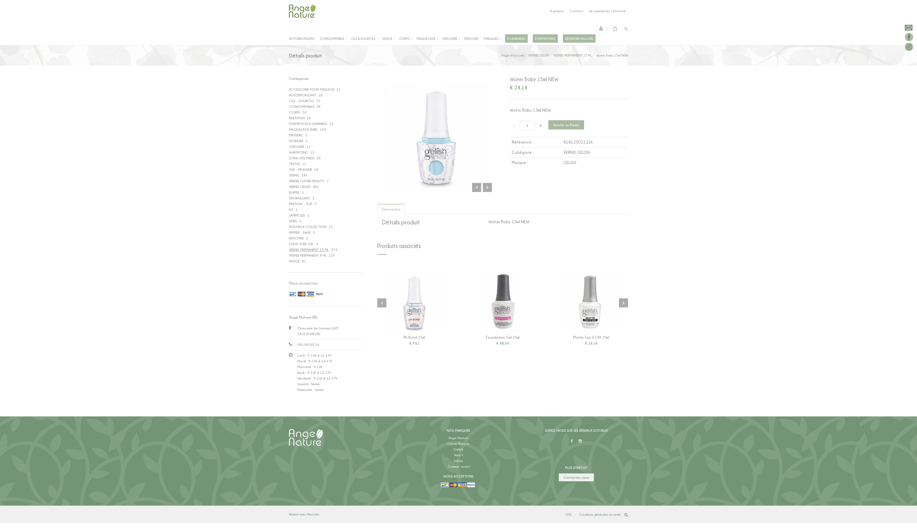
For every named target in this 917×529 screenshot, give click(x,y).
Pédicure (471, 38)
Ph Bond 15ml (414, 337)
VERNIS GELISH (538, 55)
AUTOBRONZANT (302, 95)
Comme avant (459, 466)
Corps (404, 38)
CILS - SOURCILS (301, 101)
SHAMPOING (298, 152)
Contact (576, 11)
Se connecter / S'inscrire (607, 11)
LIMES (293, 221)
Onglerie (449, 38)
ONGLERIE (296, 146)
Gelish (458, 449)
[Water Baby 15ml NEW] (436, 86)
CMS (568, 514)
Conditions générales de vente (600, 514)
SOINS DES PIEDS (302, 158)
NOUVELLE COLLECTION (308, 226)
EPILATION (297, 118)
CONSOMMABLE (302, 106)
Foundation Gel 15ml (503, 337)
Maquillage (426, 38)
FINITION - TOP (300, 204)
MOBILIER (296, 141)
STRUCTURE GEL (301, 244)
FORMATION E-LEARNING (308, 123)
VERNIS (294, 175)
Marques (491, 38)
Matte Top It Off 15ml (591, 337)
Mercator (313, 514)
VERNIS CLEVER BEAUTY (307, 181)
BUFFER (294, 192)
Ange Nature (458, 438)
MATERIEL (296, 135)
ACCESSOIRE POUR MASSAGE (311, 89)
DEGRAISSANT (299, 198)
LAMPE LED (297, 215)
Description (391, 209)
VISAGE (294, 261)
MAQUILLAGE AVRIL (303, 129)
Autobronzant (302, 38)
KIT (291, 209)
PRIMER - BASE (300, 232)
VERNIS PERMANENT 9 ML (308, 255)
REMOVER (296, 238)
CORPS (294, 112)
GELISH (569, 162)
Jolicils (458, 460)
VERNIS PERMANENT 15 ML (572, 55)
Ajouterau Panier (415, 301)
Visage (387, 38)
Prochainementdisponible (593, 301)
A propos (557, 11)
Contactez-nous (576, 477)
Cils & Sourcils (363, 38)
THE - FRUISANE (300, 169)
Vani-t (458, 455)
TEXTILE (294, 164)
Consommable (332, 38)
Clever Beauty (458, 443)
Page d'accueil (512, 55)
